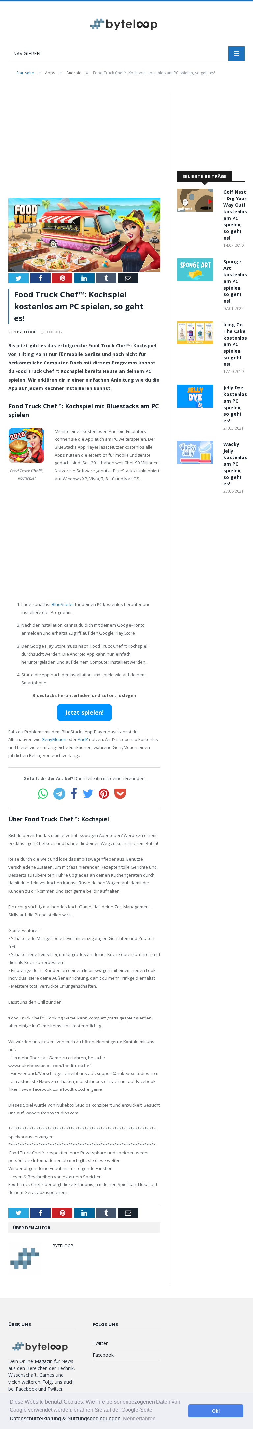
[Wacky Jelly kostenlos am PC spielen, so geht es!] (197, 462)
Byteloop (26, 331)
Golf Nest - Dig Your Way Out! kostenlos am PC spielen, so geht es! (235, 215)
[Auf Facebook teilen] (73, 794)
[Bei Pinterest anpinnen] (104, 794)
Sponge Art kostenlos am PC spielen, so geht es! (235, 281)
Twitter (100, 1343)
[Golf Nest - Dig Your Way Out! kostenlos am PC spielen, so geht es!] (197, 210)
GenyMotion (54, 739)
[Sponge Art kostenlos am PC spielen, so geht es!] (197, 279)
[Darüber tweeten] (88, 794)
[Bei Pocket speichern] (120, 794)
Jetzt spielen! (84, 712)
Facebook (103, 1355)
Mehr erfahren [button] (139, 1418)
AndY (83, 739)
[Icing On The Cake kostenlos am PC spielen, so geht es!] (197, 343)
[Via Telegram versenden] (59, 794)
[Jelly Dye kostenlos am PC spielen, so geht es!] (197, 406)
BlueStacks (63, 604)
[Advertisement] (84, 142)
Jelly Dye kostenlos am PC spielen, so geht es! (235, 404)
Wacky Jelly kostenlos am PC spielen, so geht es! (235, 464)
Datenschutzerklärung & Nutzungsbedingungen (65, 1418)
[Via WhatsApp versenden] (43, 794)
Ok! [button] (216, 1411)
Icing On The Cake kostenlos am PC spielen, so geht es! (235, 344)
